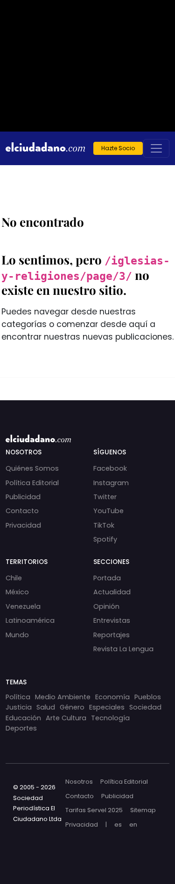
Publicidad (23, 496)
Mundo (17, 635)
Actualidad (112, 592)
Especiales (107, 707)
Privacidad (23, 525)
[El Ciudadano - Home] (45, 148)
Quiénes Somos (32, 468)
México (17, 592)
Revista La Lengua (123, 649)
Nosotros (79, 782)
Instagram (111, 482)
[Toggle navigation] (156, 148)
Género (72, 707)
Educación (23, 718)
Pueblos (147, 697)
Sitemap (143, 810)
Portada (107, 578)
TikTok (103, 525)
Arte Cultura (66, 718)
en (133, 824)
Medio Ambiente (63, 697)
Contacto (22, 510)
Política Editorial (32, 482)
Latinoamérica (30, 620)
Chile (14, 578)
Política (18, 697)
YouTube (108, 510)
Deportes (21, 728)
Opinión (106, 606)
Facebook (110, 468)
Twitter (105, 496)
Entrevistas (111, 620)
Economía (112, 697)
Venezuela (23, 606)
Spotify (105, 539)
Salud (45, 707)
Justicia (19, 707)
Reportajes (111, 635)
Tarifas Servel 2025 (94, 810)
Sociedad (145, 707)
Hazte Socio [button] (118, 148)
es (118, 824)
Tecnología (110, 718)
